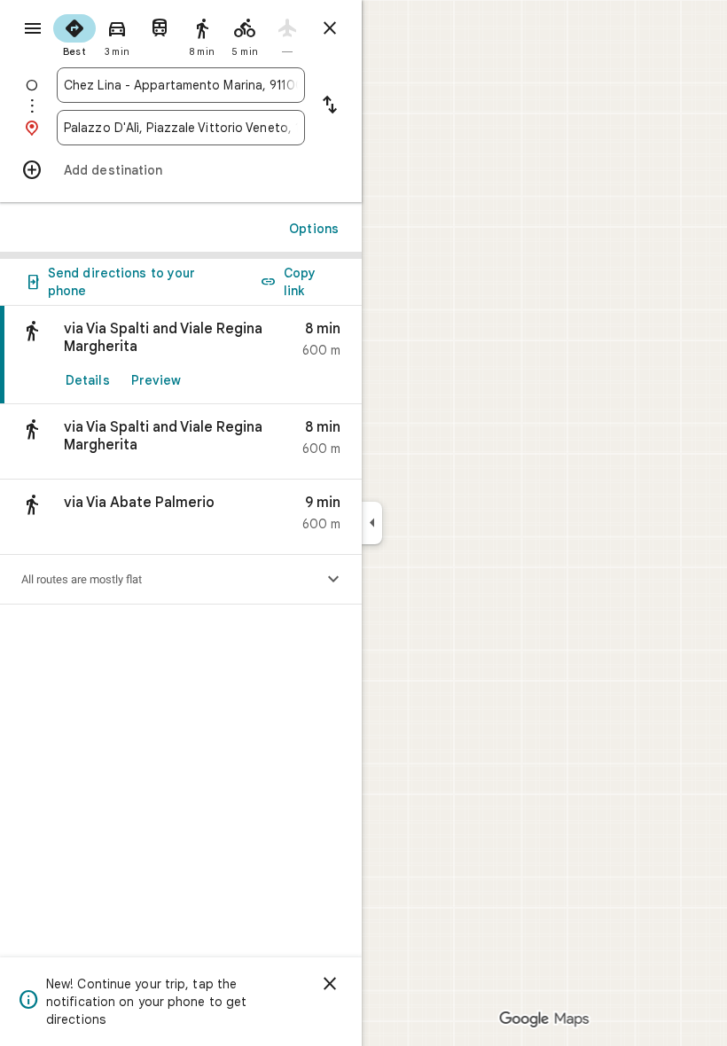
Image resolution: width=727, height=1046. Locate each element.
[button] (181, 442)
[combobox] (181, 85)
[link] (181, 355)
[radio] (74, 34)
